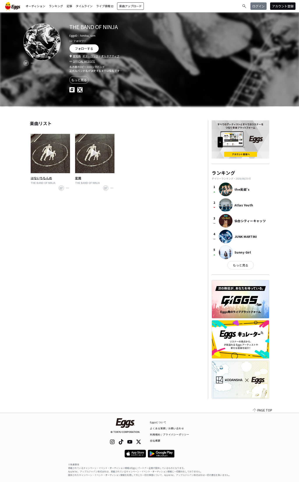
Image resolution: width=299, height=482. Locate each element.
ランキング (56, 6)
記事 (69, 6)
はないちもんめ (41, 178)
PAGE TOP (264, 410)
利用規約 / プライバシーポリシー (170, 434)
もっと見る (79, 80)
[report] (32, 63)
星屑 (78, 178)
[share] (26, 63)
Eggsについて (158, 422)
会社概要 (155, 440)
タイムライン (84, 6)
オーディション (35, 6)
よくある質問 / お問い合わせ (167, 428)
